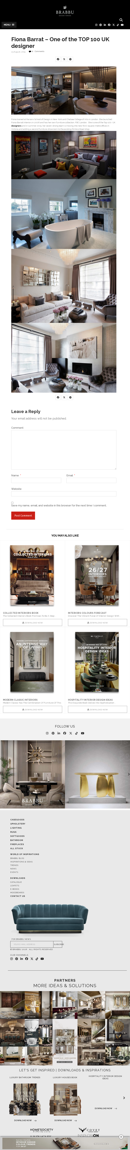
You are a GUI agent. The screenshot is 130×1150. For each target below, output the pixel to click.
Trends (14, 865)
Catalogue (16, 882)
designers (16, 126)
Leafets (14, 886)
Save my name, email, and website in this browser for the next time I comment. (59, 505)
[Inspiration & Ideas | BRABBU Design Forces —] (65, 10)
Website (16, 488)
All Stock (16, 848)
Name (16, 475)
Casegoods (17, 820)
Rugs (13, 832)
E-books (14, 889)
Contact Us (17, 896)
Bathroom (16, 840)
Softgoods (17, 836)
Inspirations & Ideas (21, 862)
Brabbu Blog (17, 858)
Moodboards (17, 893)
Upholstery (17, 824)
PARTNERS (65, 980)
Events (14, 872)
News (13, 869)
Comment (17, 428)
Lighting (16, 828)
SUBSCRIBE (58, 944)
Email (70, 475)
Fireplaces (17, 844)
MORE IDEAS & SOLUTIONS (65, 986)
